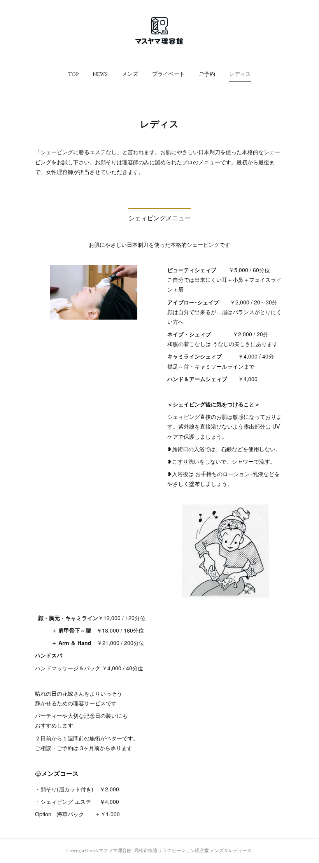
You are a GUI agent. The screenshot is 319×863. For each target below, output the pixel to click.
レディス (240, 73)
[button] (73, 74)
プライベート (168, 73)
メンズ (130, 73)
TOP (73, 73)
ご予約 (207, 73)
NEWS (100, 73)
